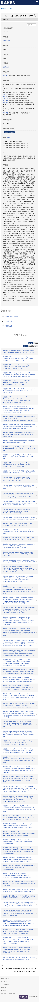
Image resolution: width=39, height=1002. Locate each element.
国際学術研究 (6, 40)
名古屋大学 (6, 67)
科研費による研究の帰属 (8, 993)
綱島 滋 (5, 96)
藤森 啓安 (5, 102)
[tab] (20, 335)
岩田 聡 (5, 94)
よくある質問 (5, 984)
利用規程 (3, 990)
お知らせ (3, 987)
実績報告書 (9, 321)
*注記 (8, 137)
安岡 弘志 (5, 113)
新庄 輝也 (5, 100)
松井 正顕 (5, 98)
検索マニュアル (5, 981)
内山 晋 (5, 75)
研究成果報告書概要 (12, 316)
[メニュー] (37, 2)
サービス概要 (5, 978)
